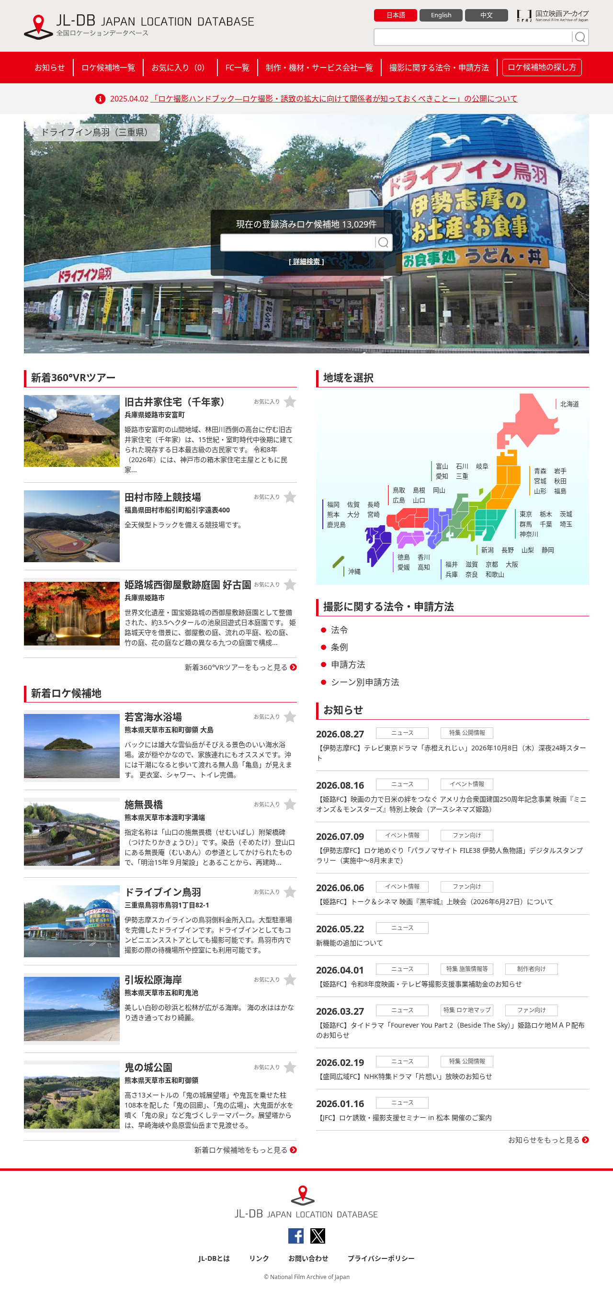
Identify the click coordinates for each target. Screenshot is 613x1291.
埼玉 (566, 524)
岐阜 (482, 466)
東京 (526, 514)
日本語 (395, 15)
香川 (424, 557)
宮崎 (373, 514)
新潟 (487, 549)
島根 (419, 490)
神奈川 (529, 534)
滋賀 (471, 564)
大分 (353, 514)
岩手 (560, 470)
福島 (560, 491)
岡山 (439, 490)
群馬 (526, 524)
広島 (399, 500)
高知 (424, 567)
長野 (507, 549)
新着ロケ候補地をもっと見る (241, 1150)
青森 (540, 470)
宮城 (540, 480)
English (441, 15)
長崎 (373, 504)
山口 (419, 500)
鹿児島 (336, 524)
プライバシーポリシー (381, 1258)
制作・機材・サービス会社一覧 (319, 67)
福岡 (333, 504)
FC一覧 (238, 67)
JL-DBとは (214, 1258)
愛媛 (403, 567)
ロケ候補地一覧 (108, 67)
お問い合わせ (308, 1258)
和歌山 (495, 574)
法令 (339, 629)
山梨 (528, 549)
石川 (462, 466)
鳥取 (399, 490)
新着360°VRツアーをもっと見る (236, 667)
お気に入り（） (180, 67)
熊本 (333, 514)
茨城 (566, 514)
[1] (579, 37)
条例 (339, 647)
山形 (540, 491)
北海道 (569, 403)
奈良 (471, 574)
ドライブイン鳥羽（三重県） (97, 132)
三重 (462, 476)
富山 (442, 466)
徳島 (403, 557)
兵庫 (451, 574)
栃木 (546, 514)
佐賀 (353, 504)
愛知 (442, 476)
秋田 (560, 480)
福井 (451, 564)
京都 (492, 564)
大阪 (512, 564)
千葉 (546, 524)
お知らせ (49, 67)
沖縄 (354, 571)
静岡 (548, 549)
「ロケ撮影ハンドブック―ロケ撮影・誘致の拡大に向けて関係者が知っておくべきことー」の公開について (334, 98)
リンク (259, 1258)
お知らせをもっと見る (544, 1139)
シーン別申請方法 (365, 682)
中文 (486, 15)
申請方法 (348, 664)
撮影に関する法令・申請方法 (439, 67)
